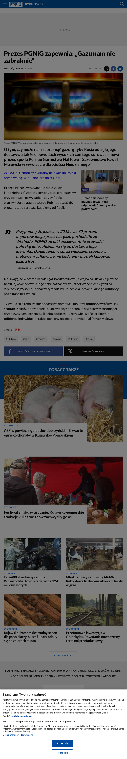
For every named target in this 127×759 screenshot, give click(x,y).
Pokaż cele (62, 752)
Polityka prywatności (22, 716)
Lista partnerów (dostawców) (18, 735)
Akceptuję (62, 743)
